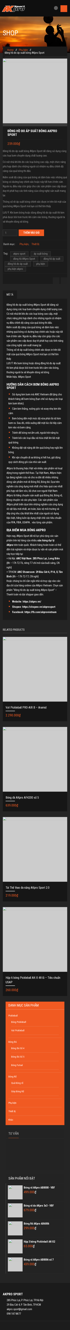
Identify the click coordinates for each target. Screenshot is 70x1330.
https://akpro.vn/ (32, 601)
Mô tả (10, 294)
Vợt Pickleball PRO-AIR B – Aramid (26, 707)
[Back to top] (35, 1325)
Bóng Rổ (12, 1076)
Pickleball (13, 1015)
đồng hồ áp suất (51, 258)
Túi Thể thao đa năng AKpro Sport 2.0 (27, 887)
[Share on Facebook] (56, 280)
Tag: (5, 253)
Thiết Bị (35, 244)
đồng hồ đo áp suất (18, 263)
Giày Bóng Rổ (17, 1091)
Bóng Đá (12, 1041)
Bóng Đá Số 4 (17, 1048)
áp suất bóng (41, 253)
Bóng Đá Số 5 (17, 1056)
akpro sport (19, 253)
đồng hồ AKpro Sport (24, 258)
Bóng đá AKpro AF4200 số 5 (22, 797)
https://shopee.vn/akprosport (38, 606)
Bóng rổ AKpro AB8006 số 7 (39, 1259)
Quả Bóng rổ (17, 1083)
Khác (10, 1119)
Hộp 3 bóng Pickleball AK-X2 (39, 1241)
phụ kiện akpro (15, 268)
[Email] (64, 280)
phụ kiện (40, 263)
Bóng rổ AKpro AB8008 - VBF (39, 1187)
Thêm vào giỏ (31, 232)
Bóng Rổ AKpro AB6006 (36, 1223)
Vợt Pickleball (17, 1030)
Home (10, 49)
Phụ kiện (23, 49)
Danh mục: (9, 244)
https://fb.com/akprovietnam (40, 612)
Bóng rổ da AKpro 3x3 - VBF (39, 1205)
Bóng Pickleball (18, 1022)
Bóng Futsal (17, 1065)
